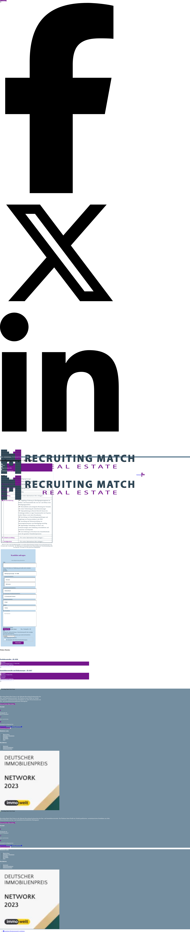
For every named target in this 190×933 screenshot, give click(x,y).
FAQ (4, 739)
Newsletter (5, 737)
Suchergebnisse (7, 457)
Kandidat (5, 570)
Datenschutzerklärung (8, 747)
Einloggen (138, 474)
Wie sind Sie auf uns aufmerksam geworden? (16, 634)
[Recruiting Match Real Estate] (67, 474)
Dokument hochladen (8, 627)
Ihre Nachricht (6, 610)
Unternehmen (9, 588)
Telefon (5, 605)
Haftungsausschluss (7, 748)
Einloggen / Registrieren (8, 735)
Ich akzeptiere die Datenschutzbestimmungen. (17, 639)
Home (1, 457)
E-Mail (7, 599)
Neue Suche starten (6, 655)
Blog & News (6, 734)
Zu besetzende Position (11, 593)
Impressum (5, 746)
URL (4, 562)
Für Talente (5, 738)
